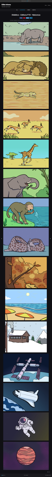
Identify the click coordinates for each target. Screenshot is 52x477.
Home (46, 5)
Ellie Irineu (6, 5)
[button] (48, 472)
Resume (49, 5)
